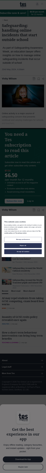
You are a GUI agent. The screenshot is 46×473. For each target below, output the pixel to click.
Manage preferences (23, 239)
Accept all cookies (23, 251)
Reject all (23, 245)
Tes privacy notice (21, 233)
